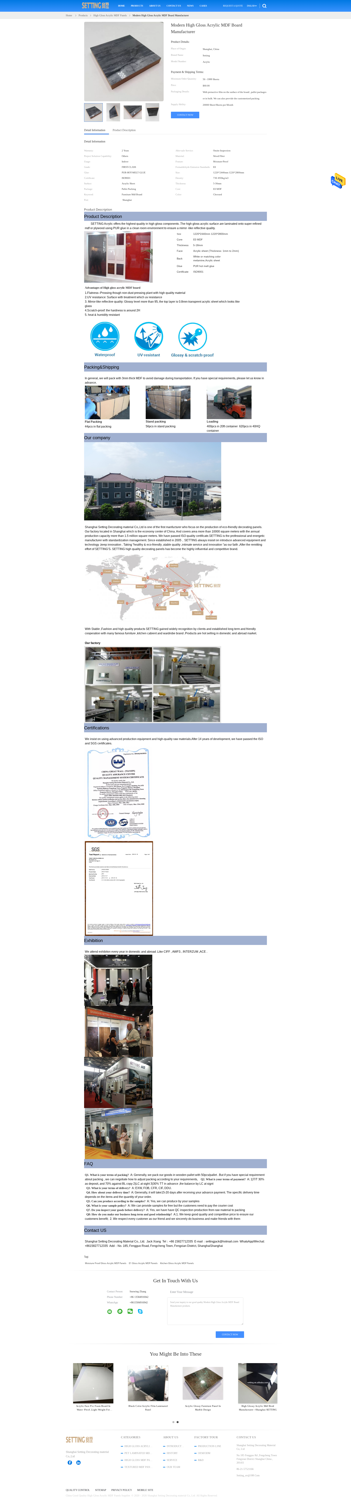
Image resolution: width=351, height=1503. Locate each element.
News (190, 6)
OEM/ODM (204, 1453)
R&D (200, 1460)
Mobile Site (145, 1490)
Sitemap (100, 1490)
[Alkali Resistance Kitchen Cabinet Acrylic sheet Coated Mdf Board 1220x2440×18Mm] (148, 1383)
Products (137, 6)
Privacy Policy (121, 1490)
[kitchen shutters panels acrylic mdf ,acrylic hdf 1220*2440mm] (203, 1383)
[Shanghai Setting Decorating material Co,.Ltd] (112, 1312)
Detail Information (94, 130)
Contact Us (174, 6)
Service (172, 1460)
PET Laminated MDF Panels (138, 1453)
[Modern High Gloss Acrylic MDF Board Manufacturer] (93, 112)
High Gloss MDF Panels (138, 1460)
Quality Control (78, 1490)
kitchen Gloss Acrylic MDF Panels (177, 1263)
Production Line (209, 1446)
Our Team (173, 1467)
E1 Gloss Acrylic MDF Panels (143, 1263)
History (172, 1453)
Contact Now (185, 115)
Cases (203, 6)
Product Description (124, 130)
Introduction (176, 1446)
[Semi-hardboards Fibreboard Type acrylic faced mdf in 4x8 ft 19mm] (93, 1383)
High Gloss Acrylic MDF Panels (138, 1446)
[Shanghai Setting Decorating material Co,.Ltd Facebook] (72, 1462)
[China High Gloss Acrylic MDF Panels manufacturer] (95, 5)
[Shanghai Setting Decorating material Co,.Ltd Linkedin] (80, 1462)
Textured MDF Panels (138, 1467)
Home (121, 6)
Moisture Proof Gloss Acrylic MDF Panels (105, 1263)
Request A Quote (233, 6)
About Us (155, 6)
